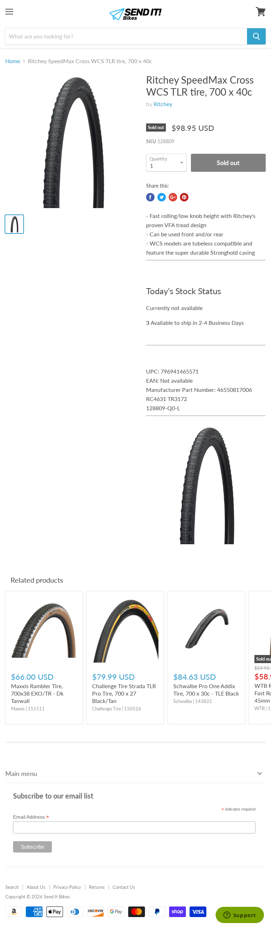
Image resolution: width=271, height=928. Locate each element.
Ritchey (162, 104)
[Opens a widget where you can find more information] (239, 915)
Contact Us (124, 887)
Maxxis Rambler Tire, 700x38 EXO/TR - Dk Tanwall (37, 693)
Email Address (31, 817)
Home (12, 61)
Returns (97, 887)
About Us (36, 887)
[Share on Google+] (173, 197)
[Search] (256, 36)
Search (12, 887)
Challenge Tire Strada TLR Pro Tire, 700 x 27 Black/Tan (124, 693)
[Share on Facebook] (150, 197)
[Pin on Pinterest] (184, 197)
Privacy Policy (67, 887)
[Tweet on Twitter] (161, 197)
